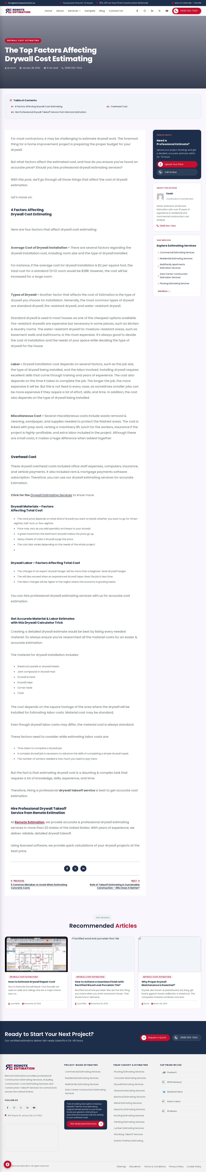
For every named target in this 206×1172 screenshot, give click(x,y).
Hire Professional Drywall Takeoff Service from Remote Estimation (51, 112)
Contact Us (116, 11)
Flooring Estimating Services (174, 283)
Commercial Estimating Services (177, 252)
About (60, 11)
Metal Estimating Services (128, 1103)
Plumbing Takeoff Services (128, 1134)
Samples (90, 11)
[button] (7, 1164)
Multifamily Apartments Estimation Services (172, 266)
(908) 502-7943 (73, 67)
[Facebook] (137, 11)
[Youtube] (167, 11)
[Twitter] (159, 11)
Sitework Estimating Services (129, 1090)
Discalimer (135, 1166)
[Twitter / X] (21, 1107)
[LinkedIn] (152, 11)
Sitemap (121, 1166)
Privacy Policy (176, 1166)
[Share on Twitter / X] (75, 869)
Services (73, 11)
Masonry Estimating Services (129, 1109)
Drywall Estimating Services (51, 495)
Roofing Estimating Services (129, 1115)
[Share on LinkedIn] (83, 869)
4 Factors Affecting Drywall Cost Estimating (39, 106)
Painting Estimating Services (129, 1121)
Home (48, 11)
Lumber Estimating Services (129, 1128)
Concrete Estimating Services (130, 1078)
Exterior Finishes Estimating (128, 1140)
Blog (102, 11)
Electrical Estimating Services (129, 1096)
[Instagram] (144, 11)
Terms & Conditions (155, 1166)
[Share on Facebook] (67, 869)
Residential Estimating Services (176, 258)
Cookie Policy (194, 1166)
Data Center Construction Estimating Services (85, 1091)
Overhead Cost (119, 106)
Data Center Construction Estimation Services (174, 275)
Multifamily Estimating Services (82, 1084)
